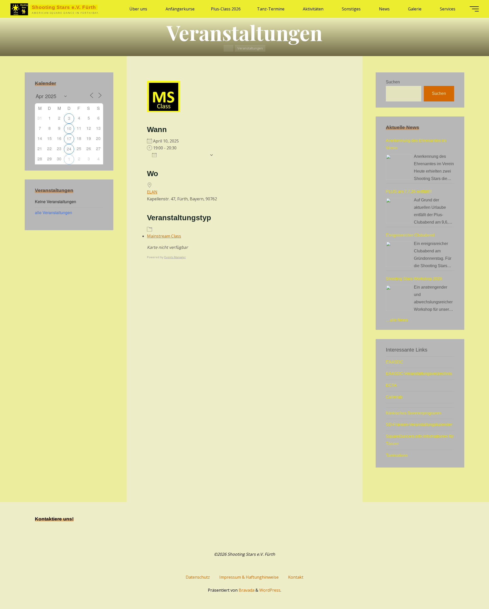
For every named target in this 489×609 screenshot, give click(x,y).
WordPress (269, 590)
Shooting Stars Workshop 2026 (414, 279)
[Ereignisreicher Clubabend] (398, 254)
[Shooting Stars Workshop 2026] (398, 297)
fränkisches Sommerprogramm (413, 413)
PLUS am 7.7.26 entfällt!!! (409, 191)
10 (69, 128)
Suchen (393, 82)
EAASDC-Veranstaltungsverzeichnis (419, 373)
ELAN (152, 192)
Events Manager (175, 257)
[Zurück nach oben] (469, 589)
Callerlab (394, 397)
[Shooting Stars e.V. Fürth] (19, 9)
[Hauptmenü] (474, 8)
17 (69, 138)
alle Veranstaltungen (53, 212)
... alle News (397, 320)
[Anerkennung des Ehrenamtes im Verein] (398, 167)
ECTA (391, 385)
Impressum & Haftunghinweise (249, 577)
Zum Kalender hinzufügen (183, 155)
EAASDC (394, 362)
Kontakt (295, 577)
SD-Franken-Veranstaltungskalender (419, 424)
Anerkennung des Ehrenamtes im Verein (416, 144)
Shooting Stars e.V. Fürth (64, 7)
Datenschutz (198, 577)
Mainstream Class (164, 236)
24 (69, 149)
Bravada (246, 590)
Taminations (397, 455)
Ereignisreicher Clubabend (410, 235)
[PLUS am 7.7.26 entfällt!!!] (398, 210)
